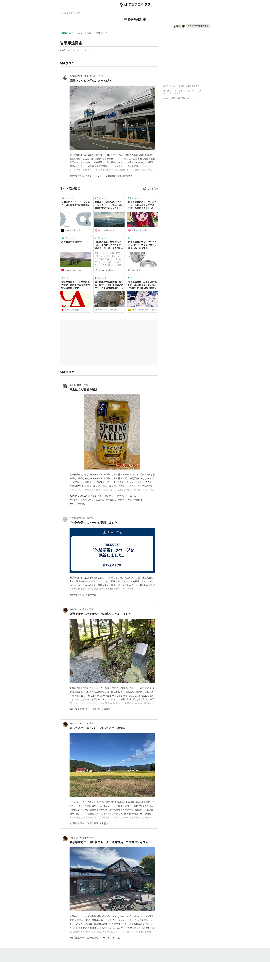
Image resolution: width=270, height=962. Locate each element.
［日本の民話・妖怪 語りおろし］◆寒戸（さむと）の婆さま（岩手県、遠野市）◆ (108, 245)
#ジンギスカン (114, 937)
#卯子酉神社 (104, 709)
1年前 (100, 76)
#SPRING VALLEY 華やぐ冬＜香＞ (86, 495)
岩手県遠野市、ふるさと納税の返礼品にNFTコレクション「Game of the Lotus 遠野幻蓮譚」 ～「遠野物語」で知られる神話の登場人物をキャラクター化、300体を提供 (142, 284)
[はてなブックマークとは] (79, 188)
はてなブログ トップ (71, 13)
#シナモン (110, 495)
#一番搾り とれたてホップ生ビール (87, 499)
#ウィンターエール (126, 495)
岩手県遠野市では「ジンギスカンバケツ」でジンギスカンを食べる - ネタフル (142, 245)
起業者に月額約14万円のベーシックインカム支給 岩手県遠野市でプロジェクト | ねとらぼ (109, 205)
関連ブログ (101, 33)
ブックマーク (68, 198)
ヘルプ (187, 90)
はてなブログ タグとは (172, 90)
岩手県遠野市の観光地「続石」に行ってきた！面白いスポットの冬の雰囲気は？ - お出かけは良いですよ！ (109, 284)
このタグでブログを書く (198, 26)
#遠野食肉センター (95, 937)
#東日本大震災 (125, 176)
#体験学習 (91, 595)
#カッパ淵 (91, 709)
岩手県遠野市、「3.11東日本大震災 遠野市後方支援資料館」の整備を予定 (75, 284)
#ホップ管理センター (80, 503)
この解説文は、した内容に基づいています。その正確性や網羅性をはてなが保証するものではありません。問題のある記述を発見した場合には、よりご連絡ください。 (75, 51)
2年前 (85, 384)
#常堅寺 (104, 823)
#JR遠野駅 (111, 176)
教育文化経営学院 (77, 518)
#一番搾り (111, 499)
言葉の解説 (67, 33)
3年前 (91, 723)
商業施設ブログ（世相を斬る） (83, 76)
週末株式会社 (75, 384)
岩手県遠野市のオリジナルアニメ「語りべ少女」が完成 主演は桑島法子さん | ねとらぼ (142, 205)
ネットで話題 (84, 33)
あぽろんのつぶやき (78, 609)
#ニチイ (90, 176)
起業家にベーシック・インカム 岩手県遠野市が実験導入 (75, 203)
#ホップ (122, 499)
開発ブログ (196, 90)
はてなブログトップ (171, 93)
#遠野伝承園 (92, 823)
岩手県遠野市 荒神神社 (72, 242)
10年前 (90, 518)
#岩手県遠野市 (77, 176)
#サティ (100, 176)
